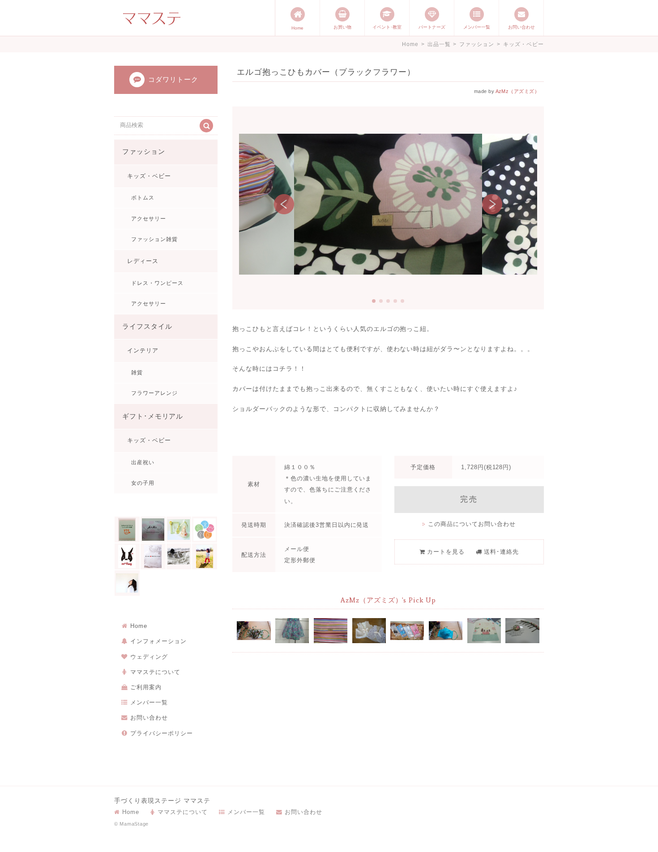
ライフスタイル (147, 326)
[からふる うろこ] (127, 583)
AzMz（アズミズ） (517, 91)
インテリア (142, 350)
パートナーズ (432, 27)
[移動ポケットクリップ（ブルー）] (407, 630)
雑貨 (137, 372)
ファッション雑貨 (154, 239)
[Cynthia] (179, 529)
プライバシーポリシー (161, 733)
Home (297, 27)
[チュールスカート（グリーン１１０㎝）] (292, 630)
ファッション (476, 44)
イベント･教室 (387, 27)
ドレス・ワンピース (157, 283)
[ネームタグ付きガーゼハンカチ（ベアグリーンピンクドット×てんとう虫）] (484, 630)
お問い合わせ (521, 27)
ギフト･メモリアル (153, 416)
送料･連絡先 (501, 552)
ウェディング (149, 656)
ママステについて (155, 672)
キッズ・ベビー (523, 44)
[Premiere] (179, 556)
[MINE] (153, 556)
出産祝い (142, 462)
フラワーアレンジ (154, 393)
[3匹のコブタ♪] (127, 529)
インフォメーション (158, 641)
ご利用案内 (146, 687)
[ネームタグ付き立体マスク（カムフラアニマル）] (253, 630)
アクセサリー (148, 219)
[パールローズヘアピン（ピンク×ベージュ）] (522, 630)
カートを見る (446, 552)
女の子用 (142, 483)
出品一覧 (439, 44)
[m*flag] (127, 556)
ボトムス (142, 198)
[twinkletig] (205, 556)
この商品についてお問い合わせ (472, 524)
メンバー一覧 (476, 27)
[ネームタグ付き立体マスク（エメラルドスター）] (445, 630)
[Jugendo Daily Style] (205, 529)
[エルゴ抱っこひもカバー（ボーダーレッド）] (330, 630)
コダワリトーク (173, 79)
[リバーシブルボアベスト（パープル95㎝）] (369, 630)
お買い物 (342, 27)
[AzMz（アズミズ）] (153, 529)
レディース (142, 261)
